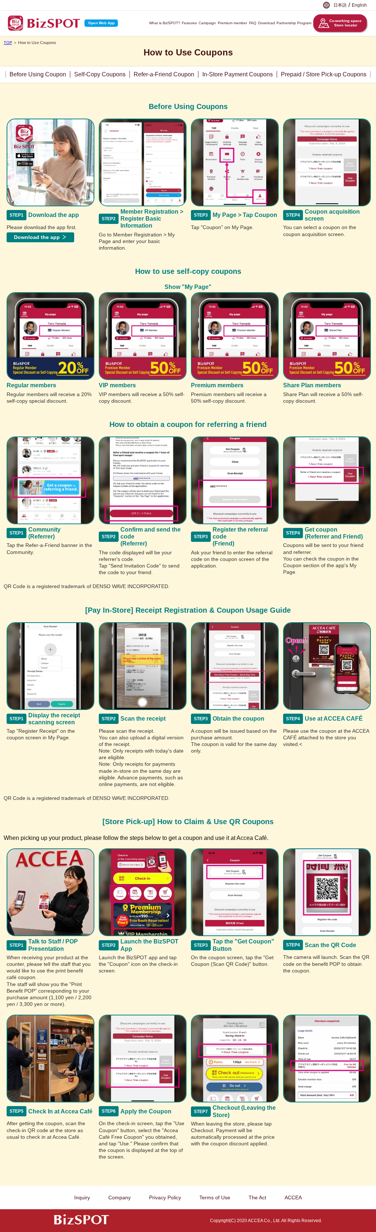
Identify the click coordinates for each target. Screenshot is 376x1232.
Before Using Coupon (38, 74)
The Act (257, 1197)
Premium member (232, 23)
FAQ (252, 23)
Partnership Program (293, 23)
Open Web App (101, 23)
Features (189, 23)
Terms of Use (214, 1197)
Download (266, 23)
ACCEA (293, 1197)
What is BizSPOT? (164, 23)
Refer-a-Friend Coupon (164, 74)
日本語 (340, 5)
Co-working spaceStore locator (345, 23)
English (359, 5)
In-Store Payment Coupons (237, 74)
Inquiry (82, 1197)
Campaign (207, 23)
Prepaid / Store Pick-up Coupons (323, 74)
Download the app (37, 237)
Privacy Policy (165, 1197)
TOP (8, 42)
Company (119, 1197)
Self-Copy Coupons (100, 74)
